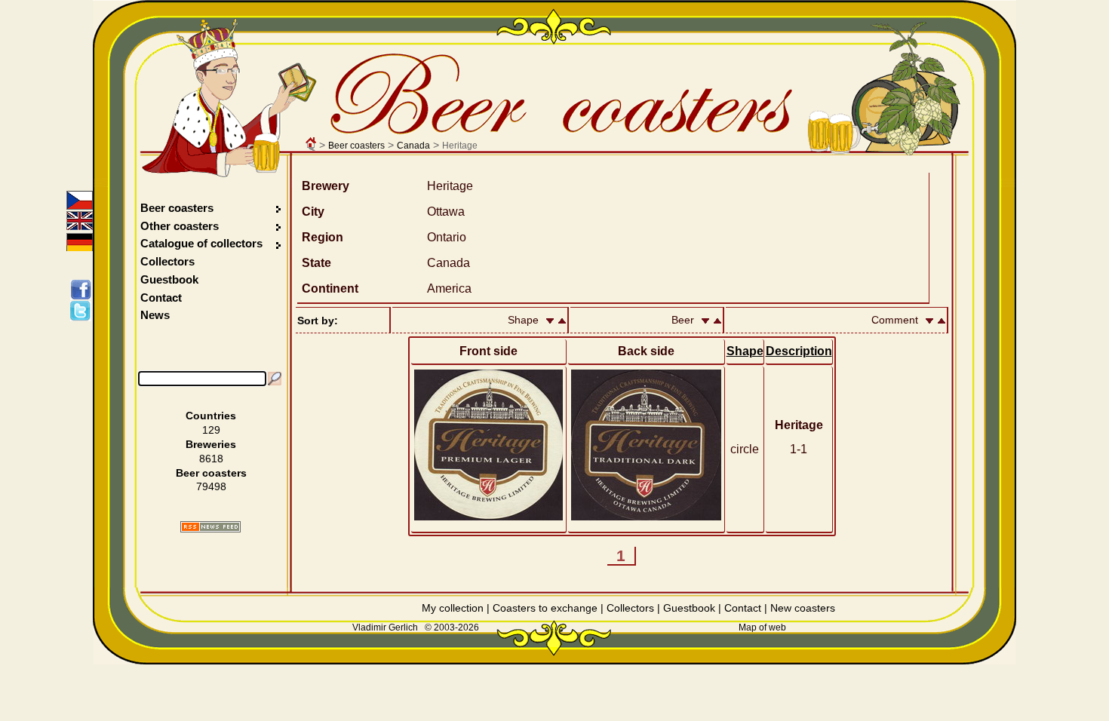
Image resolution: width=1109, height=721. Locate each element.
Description (799, 351)
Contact (161, 297)
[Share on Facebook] (83, 289)
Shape (745, 351)
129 (211, 430)
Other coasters (181, 225)
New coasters (802, 608)
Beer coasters (356, 145)
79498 (211, 486)
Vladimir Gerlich (385, 627)
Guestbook (169, 279)
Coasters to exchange (545, 608)
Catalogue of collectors (201, 243)
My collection (453, 608)
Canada (413, 145)
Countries (211, 416)
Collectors (167, 261)
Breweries (211, 444)
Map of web (762, 627)
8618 (211, 459)
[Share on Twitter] (83, 310)
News (155, 314)
